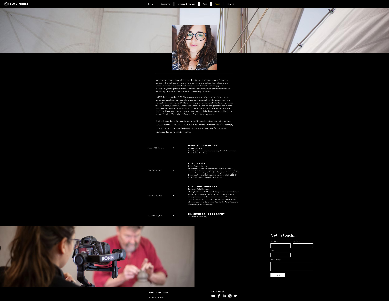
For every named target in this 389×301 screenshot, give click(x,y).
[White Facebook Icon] (219, 296)
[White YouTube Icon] (213, 296)
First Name (274, 241)
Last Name (296, 241)
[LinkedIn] (224, 296)
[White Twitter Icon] (235, 296)
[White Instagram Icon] (230, 296)
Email (272, 250)
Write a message (276, 259)
